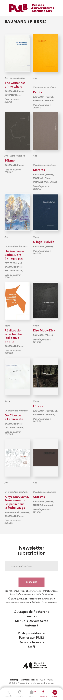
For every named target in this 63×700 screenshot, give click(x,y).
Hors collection (17, 78)
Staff (31, 647)
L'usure (38, 406)
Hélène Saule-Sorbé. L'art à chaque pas (14, 255)
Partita (38, 92)
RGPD (50, 680)
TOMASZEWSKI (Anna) (45, 182)
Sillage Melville (43, 242)
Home (36, 237)
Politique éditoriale (31, 633)
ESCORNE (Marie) (14, 270)
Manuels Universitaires (31, 621)
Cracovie (39, 496)
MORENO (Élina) (41, 178)
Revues (31, 616)
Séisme (10, 160)
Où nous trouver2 (31, 642)
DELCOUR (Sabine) (14, 427)
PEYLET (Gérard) (13, 263)
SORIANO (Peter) (13, 95)
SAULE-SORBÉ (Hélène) (17, 512)
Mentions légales (29, 680)
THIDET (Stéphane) (43, 505)
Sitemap (14, 680)
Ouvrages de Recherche (31, 612)
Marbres (39, 170)
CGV (42, 680)
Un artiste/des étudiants (44, 87)
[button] (54, 692)
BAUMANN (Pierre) (14, 91)
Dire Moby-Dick (44, 330)
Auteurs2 (31, 625)
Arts (6, 78)
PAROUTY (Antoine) (43, 100)
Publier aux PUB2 (31, 637)
